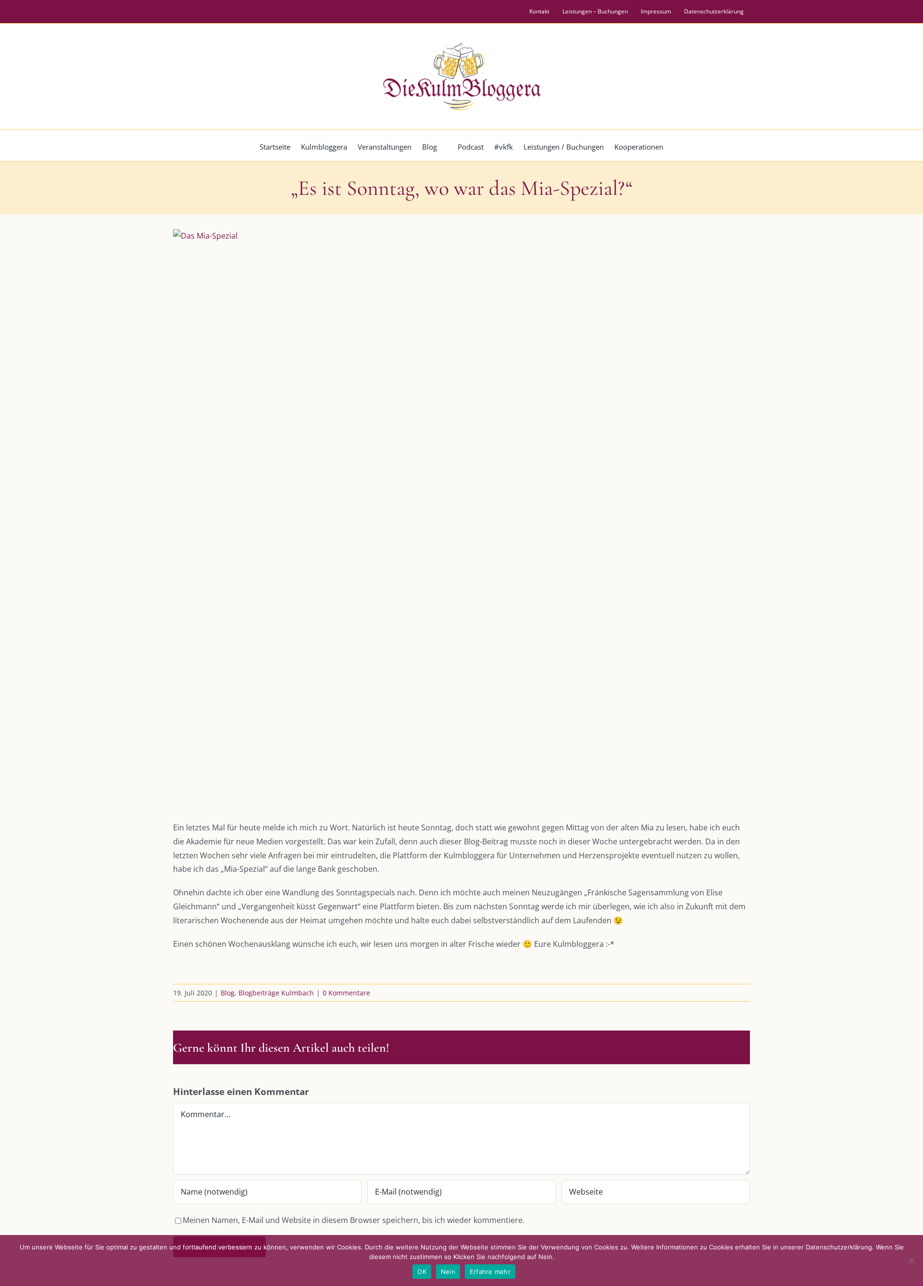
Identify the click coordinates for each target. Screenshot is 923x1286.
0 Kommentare (346, 992)
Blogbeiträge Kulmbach (276, 992)
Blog (228, 992)
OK (421, 1271)
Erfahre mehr (490, 1271)
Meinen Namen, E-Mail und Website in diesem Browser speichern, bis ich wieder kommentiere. (353, 1220)
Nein (448, 1271)
